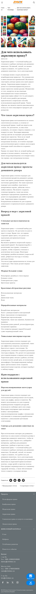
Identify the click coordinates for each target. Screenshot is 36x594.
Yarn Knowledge (11, 8)
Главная (2, 8)
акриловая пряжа (12, 77)
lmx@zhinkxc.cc (7, 578)
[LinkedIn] (7, 582)
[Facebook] (3, 582)
